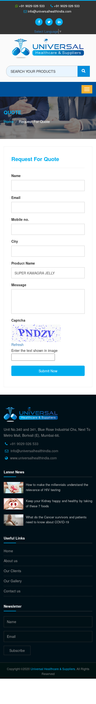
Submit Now (48, 370)
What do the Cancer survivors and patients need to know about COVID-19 (56, 519)
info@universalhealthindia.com (49, 11)
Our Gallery (13, 580)
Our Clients (12, 570)
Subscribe (17, 650)
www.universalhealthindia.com (33, 457)
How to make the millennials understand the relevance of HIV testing (57, 487)
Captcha (18, 320)
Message (18, 284)
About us (10, 560)
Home (9, 121)
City (14, 241)
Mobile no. (20, 219)
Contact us (12, 590)
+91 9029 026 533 (31, 5)
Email (15, 197)
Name (16, 175)
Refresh (17, 344)
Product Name (23, 263)
